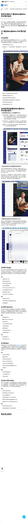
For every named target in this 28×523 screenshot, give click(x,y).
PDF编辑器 (18, 345)
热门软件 (6, 8)
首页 (2, 8)
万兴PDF (22, 39)
